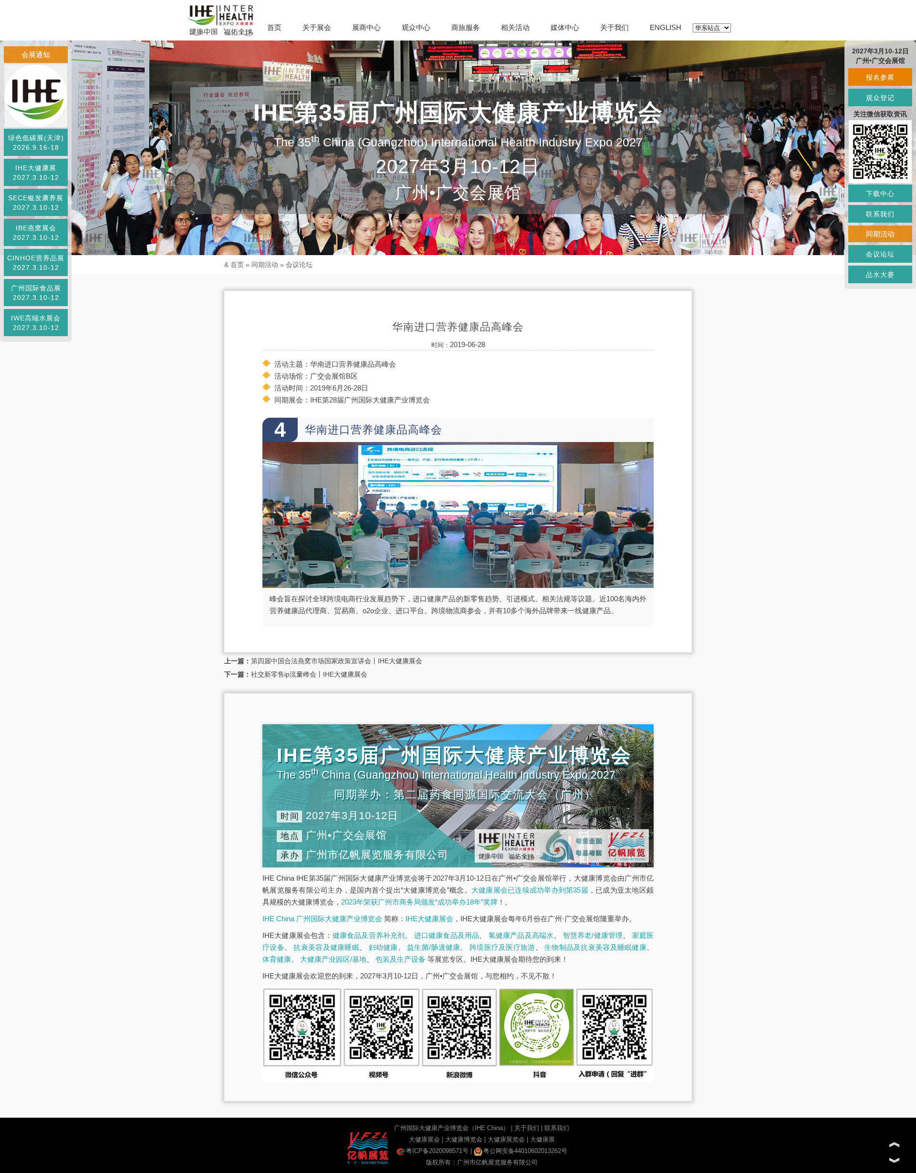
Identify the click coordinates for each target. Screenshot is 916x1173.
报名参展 (880, 77)
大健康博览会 (463, 1139)
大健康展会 (424, 1139)
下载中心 (880, 193)
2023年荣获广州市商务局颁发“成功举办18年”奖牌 (419, 902)
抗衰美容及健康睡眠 (326, 947)
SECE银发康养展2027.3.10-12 (35, 202)
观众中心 (416, 27)
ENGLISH (665, 27)
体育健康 (276, 959)
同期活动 (264, 264)
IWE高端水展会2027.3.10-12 (36, 322)
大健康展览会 (506, 1139)
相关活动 (515, 27)
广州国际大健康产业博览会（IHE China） (451, 1128)
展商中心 (366, 27)
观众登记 (880, 98)
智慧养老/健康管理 (593, 935)
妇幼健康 (383, 947)
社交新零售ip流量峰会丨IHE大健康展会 (309, 674)
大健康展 (542, 1139)
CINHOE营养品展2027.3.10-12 (35, 262)
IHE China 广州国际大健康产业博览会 (322, 919)
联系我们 (556, 1128)
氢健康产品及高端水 (521, 935)
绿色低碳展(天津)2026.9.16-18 (36, 142)
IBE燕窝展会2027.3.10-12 (36, 232)
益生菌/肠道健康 (433, 947)
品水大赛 (880, 274)
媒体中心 (565, 27)
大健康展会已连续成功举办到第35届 (529, 890)
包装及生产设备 (400, 959)
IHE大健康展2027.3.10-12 (36, 172)
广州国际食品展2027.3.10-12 (36, 292)
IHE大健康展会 (429, 919)
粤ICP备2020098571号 (437, 1150)
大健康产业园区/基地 (333, 959)
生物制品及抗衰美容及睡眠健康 (595, 947)
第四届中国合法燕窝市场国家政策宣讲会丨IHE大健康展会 (336, 661)
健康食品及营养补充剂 (369, 935)
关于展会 (316, 27)
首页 (274, 27)
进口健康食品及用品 (446, 935)
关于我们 (614, 27)
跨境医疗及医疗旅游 (502, 947)
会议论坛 (299, 264)
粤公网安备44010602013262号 (525, 1150)
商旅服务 (465, 27)
